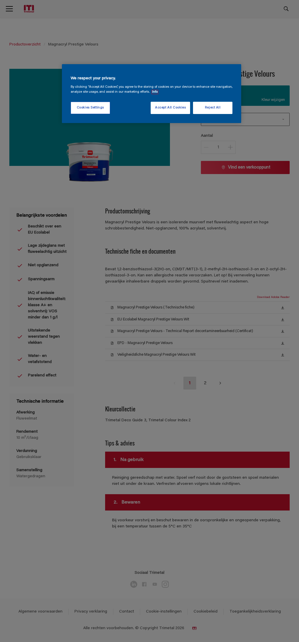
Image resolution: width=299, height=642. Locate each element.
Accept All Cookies (170, 107)
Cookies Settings (90, 107)
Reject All (213, 107)
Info (155, 92)
